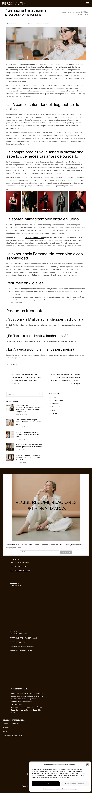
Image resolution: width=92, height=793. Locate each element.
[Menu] (87, 3)
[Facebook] (28, 774)
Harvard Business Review (34, 237)
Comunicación (57, 400)
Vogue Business (71, 167)
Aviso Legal (73, 789)
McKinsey (51, 123)
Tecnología (45, 23)
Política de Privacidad (62, 789)
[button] (87, 765)
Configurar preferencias (74, 784)
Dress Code (56, 407)
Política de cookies (49, 789)
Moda (38, 23)
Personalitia (13, 23)
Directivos (55, 404)
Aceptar (45, 784)
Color (54, 397)
